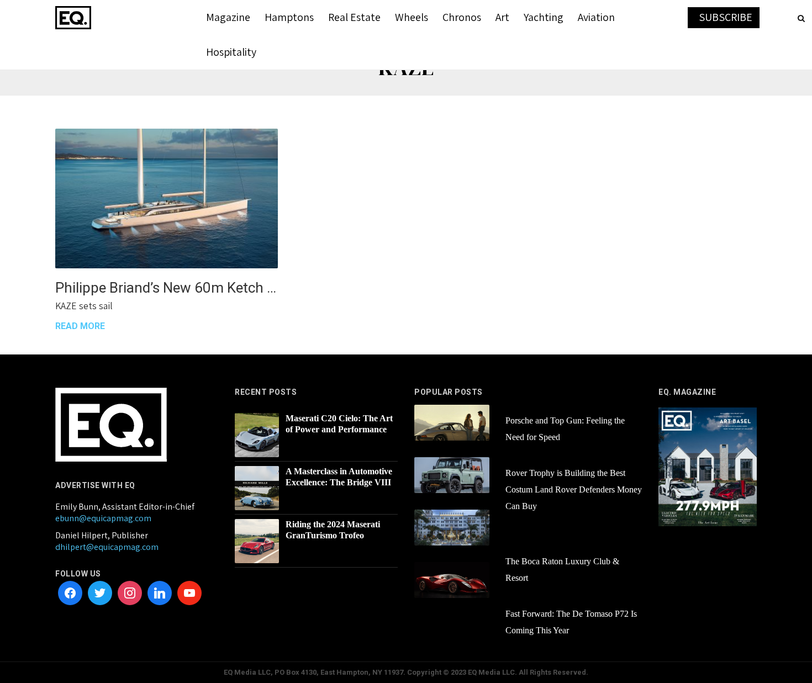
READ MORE (80, 326)
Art (502, 17)
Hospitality (231, 52)
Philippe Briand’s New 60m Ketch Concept (166, 287)
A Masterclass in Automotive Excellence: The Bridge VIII (339, 477)
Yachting (543, 17)
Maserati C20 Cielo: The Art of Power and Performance (339, 424)
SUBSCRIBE (725, 17)
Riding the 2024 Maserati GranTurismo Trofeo (333, 530)
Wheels (411, 17)
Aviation (596, 17)
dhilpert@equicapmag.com (107, 547)
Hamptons (289, 17)
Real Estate (354, 17)
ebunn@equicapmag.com (103, 518)
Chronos (461, 17)
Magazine (228, 17)
